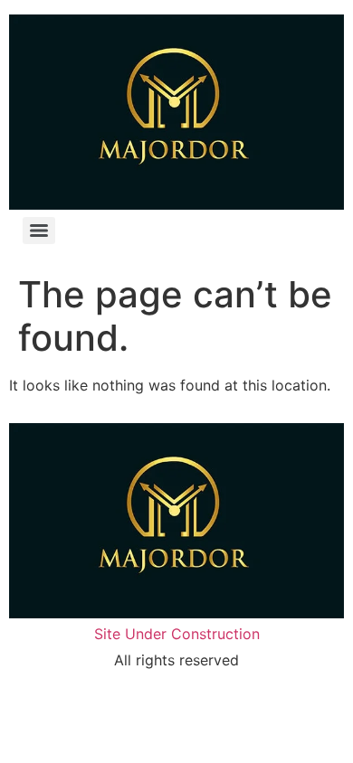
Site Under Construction (177, 634)
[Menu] (39, 230)
